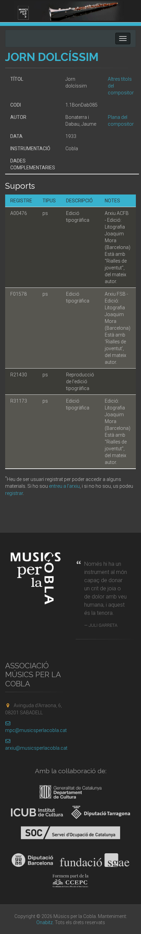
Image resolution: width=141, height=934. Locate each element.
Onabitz (44, 922)
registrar (14, 493)
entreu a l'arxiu (64, 486)
